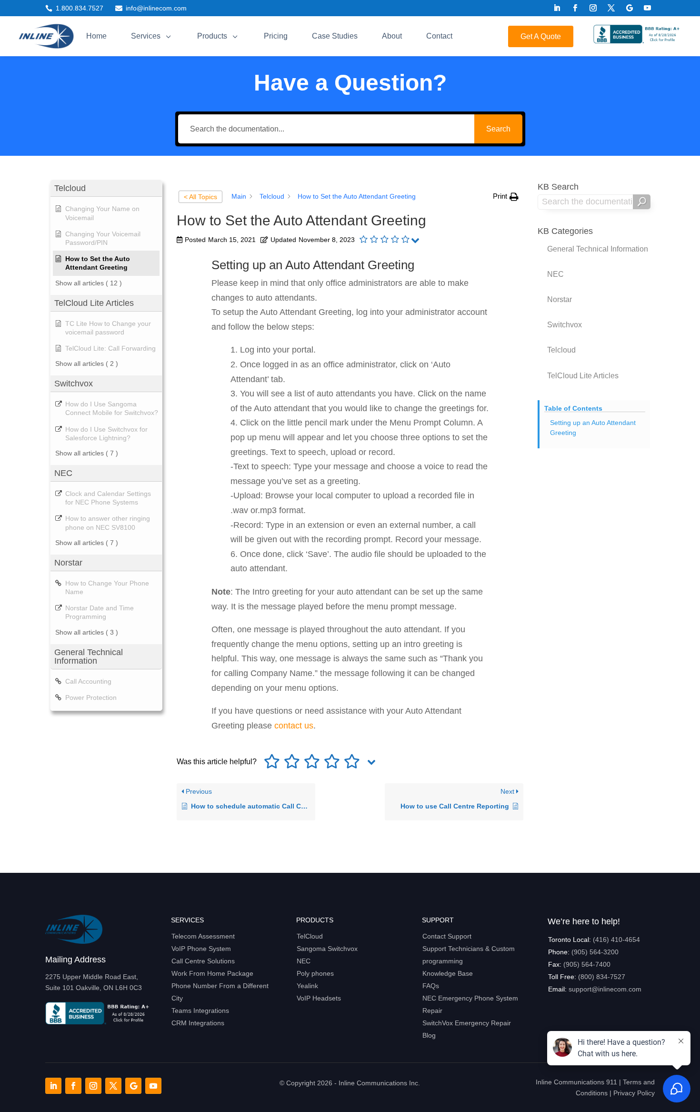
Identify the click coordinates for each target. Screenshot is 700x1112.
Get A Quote (540, 36)
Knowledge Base (447, 973)
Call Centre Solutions (203, 961)
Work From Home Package (212, 973)
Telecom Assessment (203, 936)
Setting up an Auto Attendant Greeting (593, 427)
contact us (293, 725)
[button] (506, 196)
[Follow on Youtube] (647, 8)
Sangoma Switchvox (327, 948)
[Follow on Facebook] (575, 8)
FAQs (430, 986)
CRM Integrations (197, 1023)
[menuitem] (96, 36)
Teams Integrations (200, 1010)
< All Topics (200, 197)
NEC (303, 961)
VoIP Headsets (319, 998)
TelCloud (310, 936)
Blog (429, 1035)
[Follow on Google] (629, 8)
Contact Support (446, 936)
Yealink (307, 986)
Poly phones (315, 973)
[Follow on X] (611, 8)
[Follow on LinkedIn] (557, 8)
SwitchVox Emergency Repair (466, 1023)
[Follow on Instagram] (593, 8)
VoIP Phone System (201, 948)
